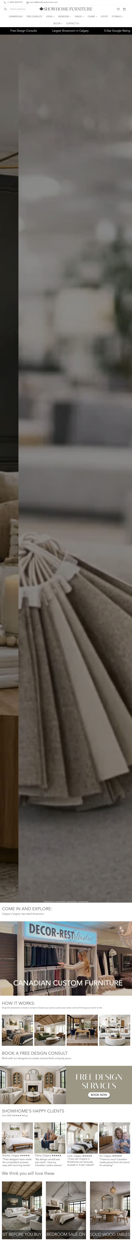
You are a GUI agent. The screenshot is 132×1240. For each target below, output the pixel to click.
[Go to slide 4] (83, 901)
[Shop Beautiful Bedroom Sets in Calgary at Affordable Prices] (66, 1210)
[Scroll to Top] (127, 1226)
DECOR (56, 24)
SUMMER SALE (16, 17)
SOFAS (49, 17)
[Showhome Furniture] (66, 9)
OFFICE (104, 17)
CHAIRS (91, 17)
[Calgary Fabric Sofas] (22, 1210)
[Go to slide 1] (49, 901)
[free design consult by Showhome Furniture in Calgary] (66, 1085)
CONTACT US (72, 24)
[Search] (5, 9)
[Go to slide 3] (72, 901)
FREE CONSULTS (34, 17)
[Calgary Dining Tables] (110, 1210)
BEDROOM (63, 17)
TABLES (78, 17)
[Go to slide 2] (60, 901)
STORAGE (116, 17)
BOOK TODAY (84, 896)
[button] (124, 9)
